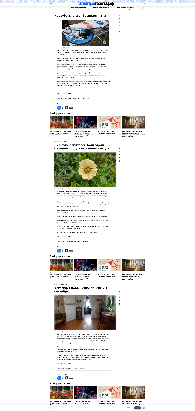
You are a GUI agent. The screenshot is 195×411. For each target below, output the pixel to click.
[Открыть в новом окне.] (60, 108)
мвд (81, 98)
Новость (53, 8)
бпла (62, 98)
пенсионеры (68, 368)
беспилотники (68, 98)
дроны (74, 98)
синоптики (73, 241)
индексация (75, 368)
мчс (78, 98)
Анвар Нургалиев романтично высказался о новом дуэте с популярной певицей (125, 8)
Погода (56, 141)
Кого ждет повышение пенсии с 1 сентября (102, 8)
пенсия (62, 368)
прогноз (68, 241)
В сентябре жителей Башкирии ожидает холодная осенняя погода (79, 8)
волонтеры (86, 98)
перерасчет (82, 368)
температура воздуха (82, 241)
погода (62, 241)
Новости (56, 12)
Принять (137, 408)
